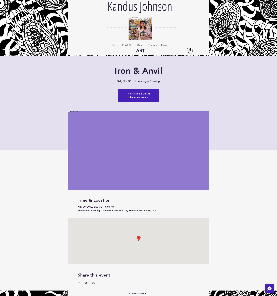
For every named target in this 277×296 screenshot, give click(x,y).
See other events (139, 97)
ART (140, 50)
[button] (190, 51)
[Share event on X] (86, 283)
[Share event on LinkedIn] (93, 283)
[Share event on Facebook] (79, 283)
